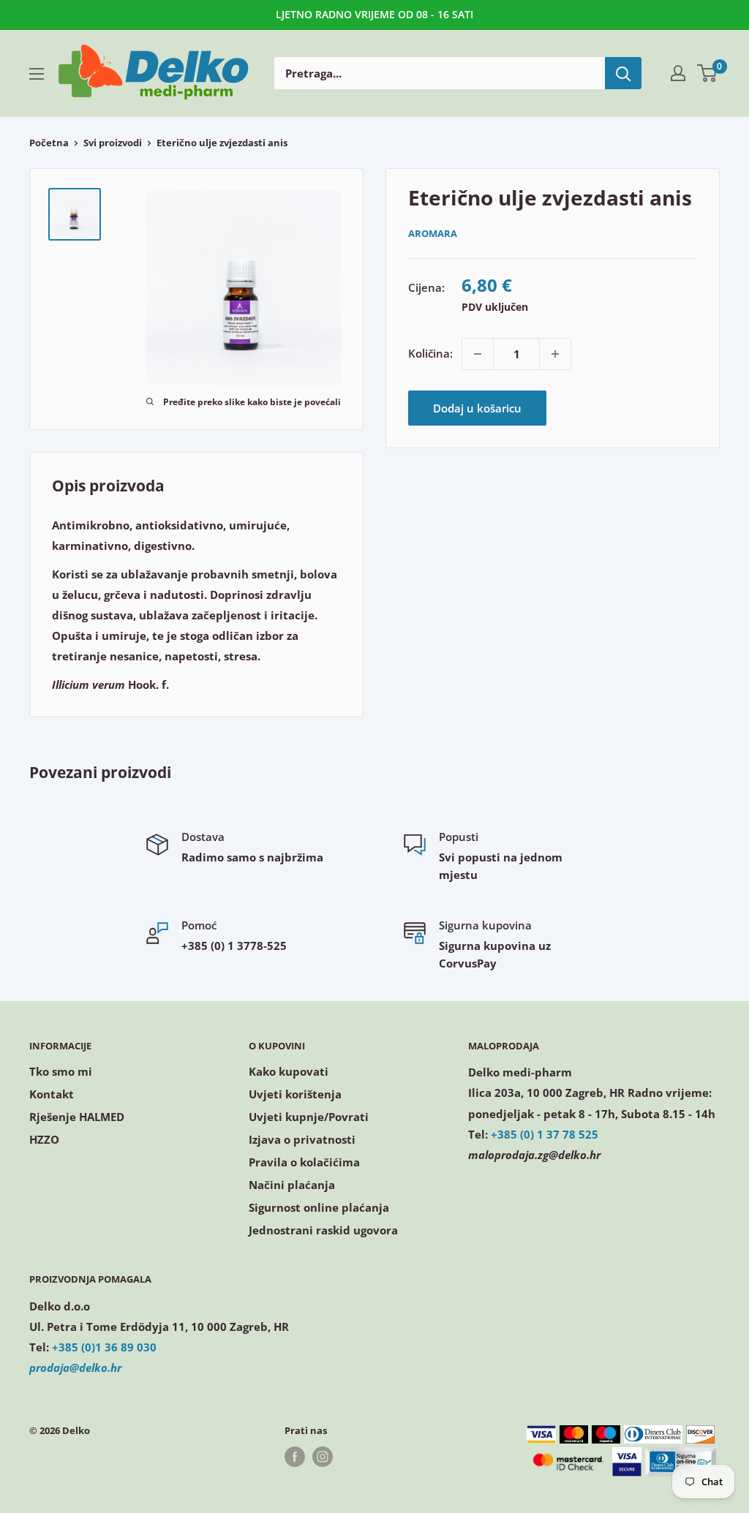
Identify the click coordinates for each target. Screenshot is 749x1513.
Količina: (430, 353)
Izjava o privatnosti (302, 1139)
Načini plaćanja (292, 1184)
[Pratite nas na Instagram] (322, 1456)
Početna (49, 142)
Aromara (432, 233)
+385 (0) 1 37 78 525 (544, 1134)
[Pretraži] (623, 73)
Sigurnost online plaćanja (319, 1207)
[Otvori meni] (36, 74)
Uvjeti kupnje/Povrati (309, 1116)
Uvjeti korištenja (295, 1094)
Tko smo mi (60, 1071)
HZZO (44, 1139)
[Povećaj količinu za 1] (555, 354)
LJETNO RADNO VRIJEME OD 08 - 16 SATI (374, 14)
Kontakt (51, 1094)
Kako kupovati (288, 1071)
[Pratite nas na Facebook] (295, 1456)
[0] (708, 73)
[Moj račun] (678, 73)
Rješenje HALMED (76, 1116)
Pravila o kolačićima (304, 1162)
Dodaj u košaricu (477, 408)
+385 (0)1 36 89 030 (104, 1347)
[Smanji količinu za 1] (477, 354)
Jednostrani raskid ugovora (323, 1230)
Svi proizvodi (112, 142)
